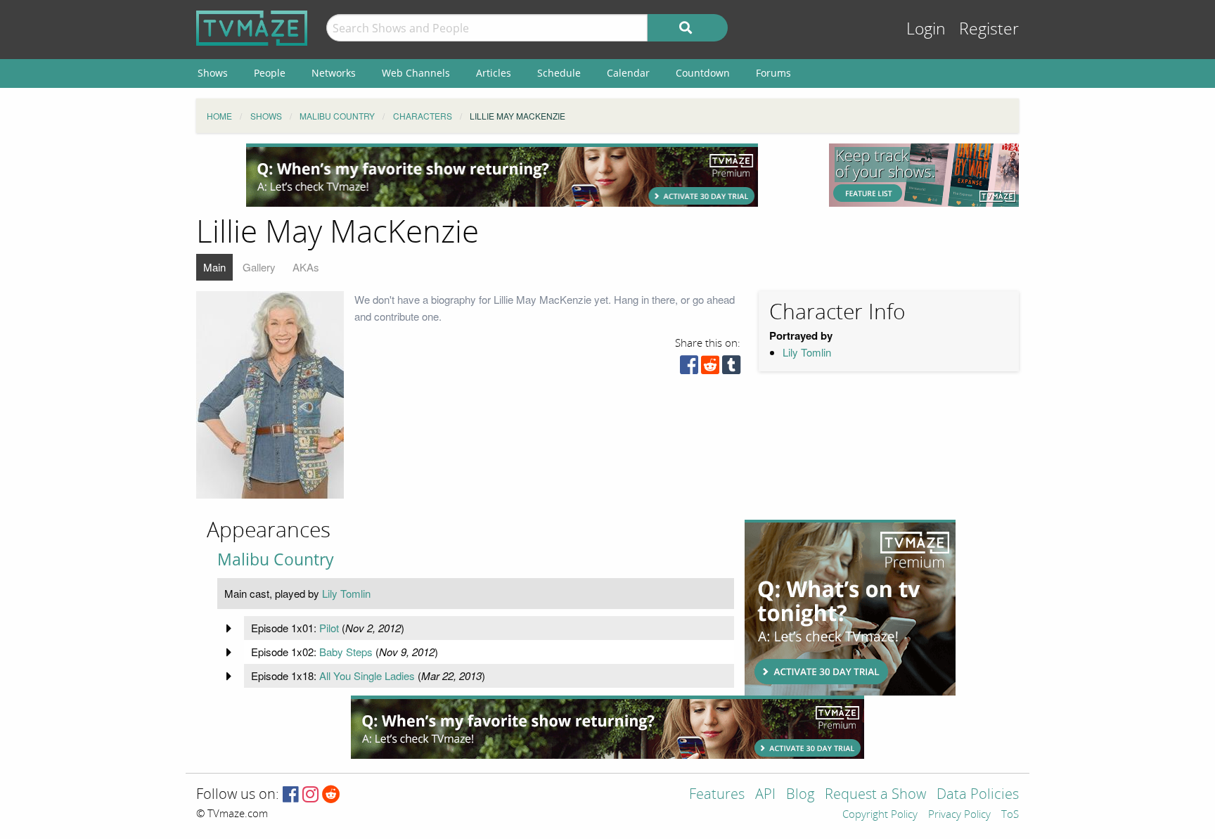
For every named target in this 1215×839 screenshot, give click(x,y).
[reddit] (710, 368)
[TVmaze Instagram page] (310, 795)
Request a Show (875, 795)
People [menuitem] (269, 72)
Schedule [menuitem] (559, 72)
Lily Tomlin (807, 352)
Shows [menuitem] (213, 72)
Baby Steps (346, 651)
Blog (800, 795)
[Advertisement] (502, 175)
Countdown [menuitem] (703, 72)
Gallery (259, 267)
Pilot (329, 627)
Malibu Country (275, 559)
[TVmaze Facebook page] (291, 795)
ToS (1010, 815)
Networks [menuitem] (333, 72)
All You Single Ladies (367, 675)
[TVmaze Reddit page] (331, 795)
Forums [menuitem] (773, 72)
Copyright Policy (880, 815)
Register (989, 29)
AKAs (305, 267)
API (765, 795)
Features (717, 795)
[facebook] (689, 368)
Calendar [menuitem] (628, 72)
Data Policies (978, 795)
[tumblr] (731, 368)
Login (926, 29)
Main (214, 267)
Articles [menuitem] (493, 72)
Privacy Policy (959, 815)
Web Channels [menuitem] (416, 72)
